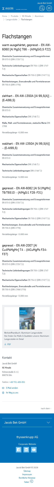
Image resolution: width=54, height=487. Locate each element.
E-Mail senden (12, 388)
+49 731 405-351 (17, 382)
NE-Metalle (26, 16)
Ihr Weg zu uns (12, 392)
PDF (9, 344)
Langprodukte (11, 19)
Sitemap (27, 471)
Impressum (27, 474)
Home (4, 16)
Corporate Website (27, 444)
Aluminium (39, 16)
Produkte (14, 16)
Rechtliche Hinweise (27, 478)
